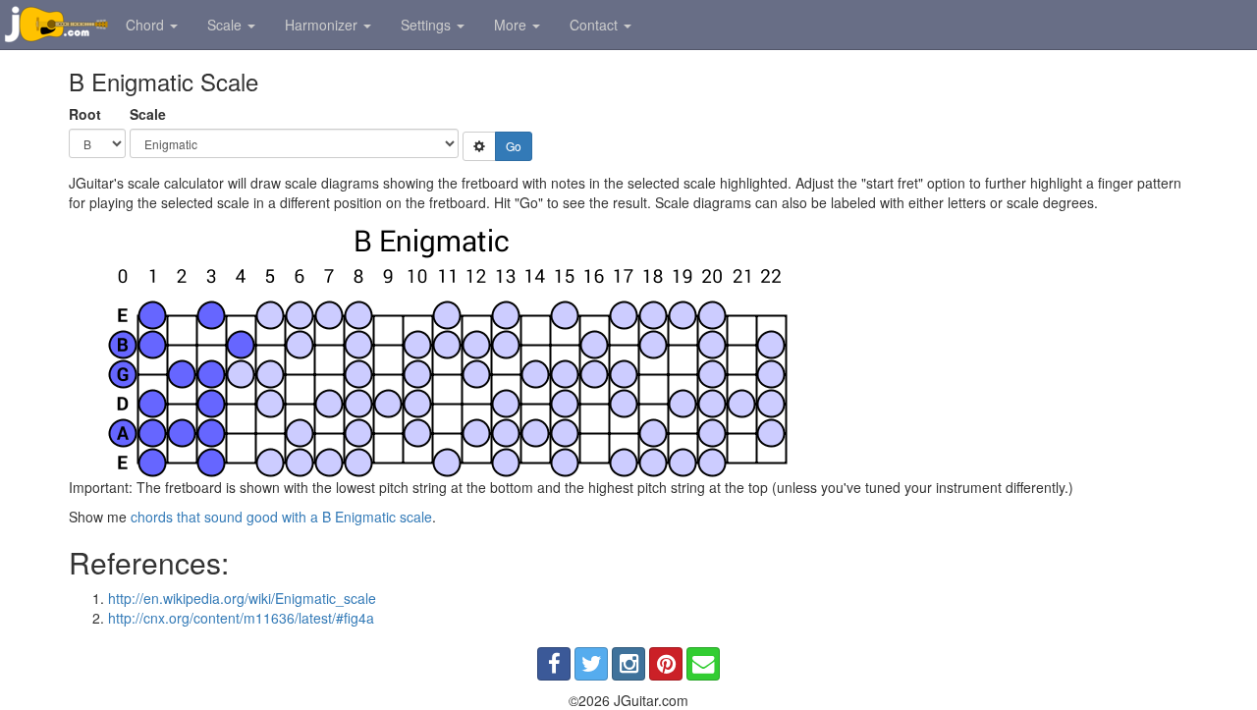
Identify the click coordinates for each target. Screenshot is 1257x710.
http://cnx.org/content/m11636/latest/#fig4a (241, 618)
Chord (147, 24)
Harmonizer (323, 24)
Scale (226, 24)
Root (85, 114)
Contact (596, 24)
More (512, 24)
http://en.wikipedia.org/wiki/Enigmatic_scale (242, 598)
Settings (428, 24)
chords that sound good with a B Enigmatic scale (281, 516)
